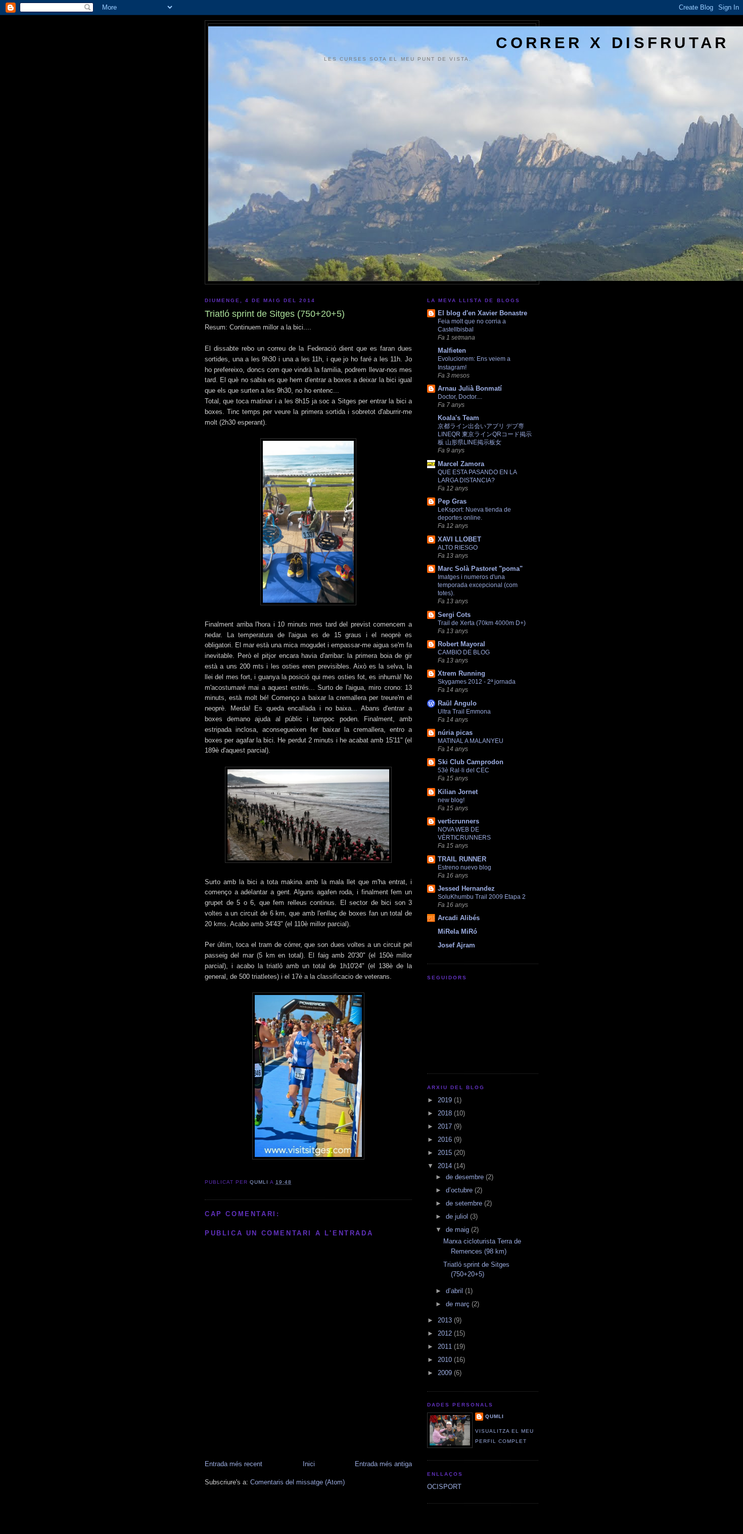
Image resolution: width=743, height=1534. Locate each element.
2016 (446, 1139)
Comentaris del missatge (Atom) (297, 1482)
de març (459, 1304)
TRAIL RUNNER (462, 859)
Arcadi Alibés (459, 918)
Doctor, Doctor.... (460, 396)
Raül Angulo (457, 703)
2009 (446, 1373)
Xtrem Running (461, 673)
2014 (446, 1166)
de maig (458, 1229)
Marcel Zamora (461, 464)
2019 (446, 1100)
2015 (446, 1152)
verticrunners (458, 821)
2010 (446, 1359)
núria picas (455, 732)
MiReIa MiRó (457, 931)
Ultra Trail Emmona (464, 711)
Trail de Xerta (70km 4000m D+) (482, 623)
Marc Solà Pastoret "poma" (480, 568)
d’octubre (460, 1190)
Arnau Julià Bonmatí (470, 388)
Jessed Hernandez (466, 888)
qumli (494, 1416)
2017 (446, 1126)
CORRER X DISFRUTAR (612, 43)
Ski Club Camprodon (470, 762)
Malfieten (452, 350)
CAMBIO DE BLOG (464, 652)
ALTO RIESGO (458, 547)
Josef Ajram (456, 945)
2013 (446, 1320)
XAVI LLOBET (459, 539)
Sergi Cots (454, 614)
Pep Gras (452, 501)
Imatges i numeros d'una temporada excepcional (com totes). (478, 585)
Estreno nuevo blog (464, 867)
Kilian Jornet (458, 792)
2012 (446, 1333)
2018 (446, 1113)
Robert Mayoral (461, 644)
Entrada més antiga (383, 1464)
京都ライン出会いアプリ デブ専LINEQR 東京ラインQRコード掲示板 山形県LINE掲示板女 (485, 434)
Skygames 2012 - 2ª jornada (477, 681)
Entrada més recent (233, 1464)
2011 (446, 1346)
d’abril (455, 1291)
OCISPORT (444, 1486)
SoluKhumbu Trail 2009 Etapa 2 (482, 896)
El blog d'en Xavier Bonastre (482, 313)
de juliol (458, 1216)
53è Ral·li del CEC (463, 770)
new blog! (451, 800)
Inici (309, 1464)
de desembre (466, 1177)
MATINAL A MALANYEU (470, 740)
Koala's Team (458, 418)
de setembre (465, 1203)
